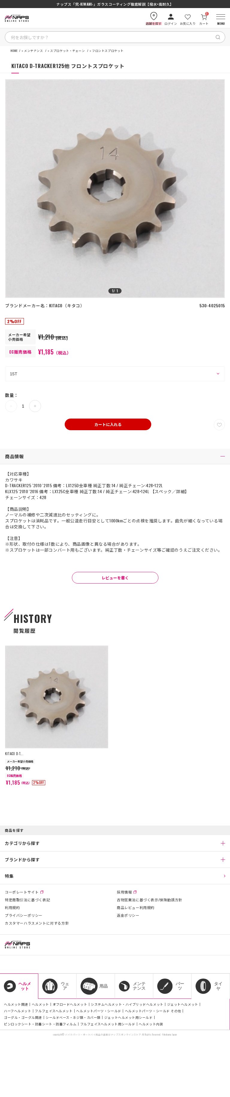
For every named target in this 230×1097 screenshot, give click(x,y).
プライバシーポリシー (24, 915)
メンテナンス (33, 50)
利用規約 (12, 907)
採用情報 (124, 892)
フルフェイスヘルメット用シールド (107, 1024)
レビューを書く (115, 578)
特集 (9, 876)
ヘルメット (40, 1004)
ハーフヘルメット (17, 1010)
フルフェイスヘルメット (53, 1010)
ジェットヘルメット (182, 1004)
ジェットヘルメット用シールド (128, 1017)
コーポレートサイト (22, 892)
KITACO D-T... (14, 753)
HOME (14, 50)
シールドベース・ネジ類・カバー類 (73, 1017)
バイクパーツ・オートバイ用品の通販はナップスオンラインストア (103, 1034)
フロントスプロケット (108, 50)
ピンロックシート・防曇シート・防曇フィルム (40, 1024)
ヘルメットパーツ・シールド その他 (153, 1010)
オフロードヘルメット (70, 1004)
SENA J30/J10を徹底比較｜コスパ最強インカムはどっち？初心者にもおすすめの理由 (115, 4)
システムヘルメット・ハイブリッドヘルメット (127, 1004)
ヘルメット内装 (151, 1024)
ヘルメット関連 (16, 1004)
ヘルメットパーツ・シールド (98, 1010)
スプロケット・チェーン (67, 50)
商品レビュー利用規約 (136, 907)
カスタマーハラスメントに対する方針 (37, 923)
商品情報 (14, 456)
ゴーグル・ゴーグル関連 (23, 1017)
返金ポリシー (128, 915)
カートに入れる (108, 424)
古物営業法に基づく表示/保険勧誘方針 (149, 900)
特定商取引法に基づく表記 (27, 900)
